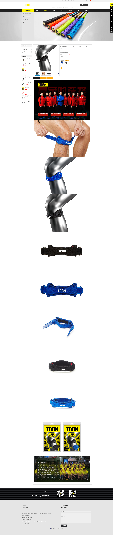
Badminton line (59, 7)
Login (64, 0)
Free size (61, 68)
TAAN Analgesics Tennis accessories (27, 58)
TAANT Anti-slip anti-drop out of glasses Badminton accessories (27, 101)
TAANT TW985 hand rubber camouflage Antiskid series (28, 82)
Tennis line (66, 7)
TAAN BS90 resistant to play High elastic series (28, 68)
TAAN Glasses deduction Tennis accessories (27, 96)
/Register (66, 0)
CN (88, 0)
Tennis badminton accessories (28, 14)
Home (37, 10)
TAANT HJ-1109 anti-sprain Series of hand (28, 77)
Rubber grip (73, 7)
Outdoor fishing (27, 16)
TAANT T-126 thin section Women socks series (28, 63)
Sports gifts (27, 19)
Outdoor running (27, 22)
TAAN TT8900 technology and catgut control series (28, 87)
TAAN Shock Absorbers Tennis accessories (27, 92)
